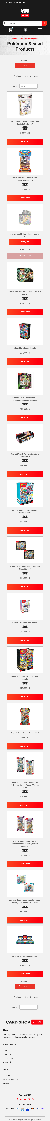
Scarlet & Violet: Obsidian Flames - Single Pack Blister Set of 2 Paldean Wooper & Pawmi (25, 785)
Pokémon (6, 1075)
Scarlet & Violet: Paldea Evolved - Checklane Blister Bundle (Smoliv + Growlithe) (25, 843)
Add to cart (25, 141)
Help (4, 1087)
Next (35, 76)
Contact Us (7, 1054)
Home (14, 39)
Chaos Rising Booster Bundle (25, 348)
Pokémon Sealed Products (28, 39)
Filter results (24, 65)
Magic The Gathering (10, 1079)
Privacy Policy (8, 1058)
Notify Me (25, 242)
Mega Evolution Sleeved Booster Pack (25, 733)
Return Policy (7, 1062)
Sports (5, 1083)
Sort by (15, 86)
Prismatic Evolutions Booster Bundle (25, 623)
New (25, 128)
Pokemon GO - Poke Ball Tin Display (25, 956)
